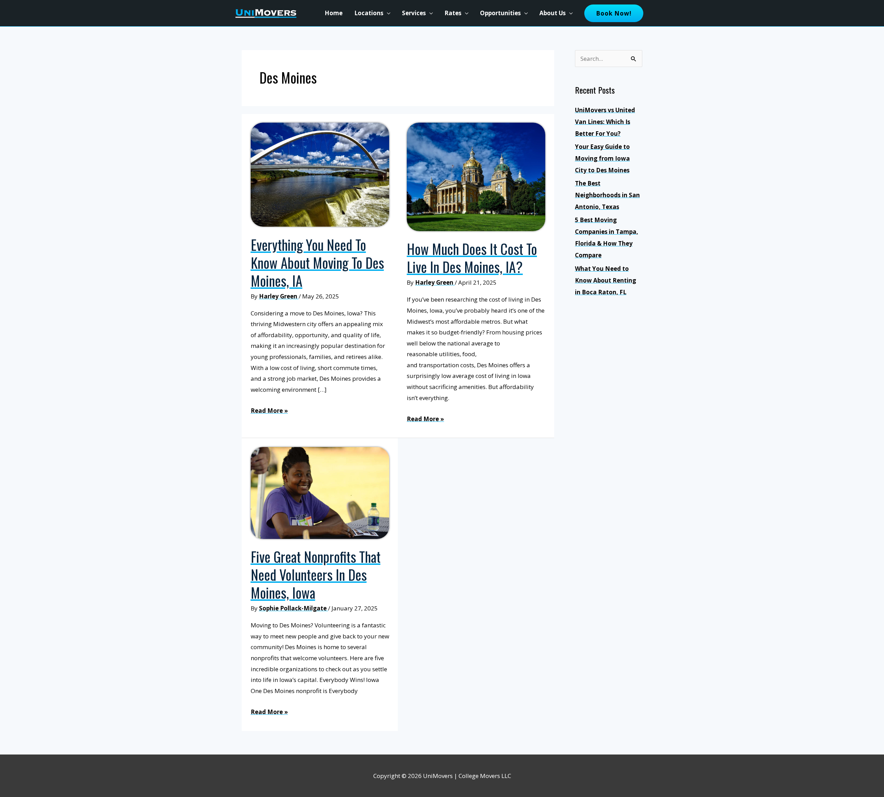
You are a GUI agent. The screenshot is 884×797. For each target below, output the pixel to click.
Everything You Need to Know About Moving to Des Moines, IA (317, 262)
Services (414, 13)
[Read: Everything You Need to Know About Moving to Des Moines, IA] (320, 174)
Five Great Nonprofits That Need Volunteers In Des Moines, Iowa (316, 574)
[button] (613, 13)
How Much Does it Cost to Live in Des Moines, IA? (472, 257)
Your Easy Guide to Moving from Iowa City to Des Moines (602, 158)
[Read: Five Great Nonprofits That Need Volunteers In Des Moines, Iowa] (320, 492)
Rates (452, 13)
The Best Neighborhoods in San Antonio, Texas (607, 195)
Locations (368, 13)
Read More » (269, 411)
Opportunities (500, 13)
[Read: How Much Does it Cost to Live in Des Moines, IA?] (476, 176)
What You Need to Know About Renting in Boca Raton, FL (605, 280)
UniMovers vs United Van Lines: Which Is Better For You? (605, 121)
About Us (552, 13)
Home (334, 13)
